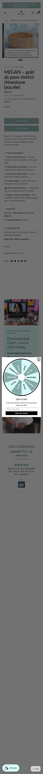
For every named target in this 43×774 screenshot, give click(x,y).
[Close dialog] (38, 359)
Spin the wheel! (21, 413)
